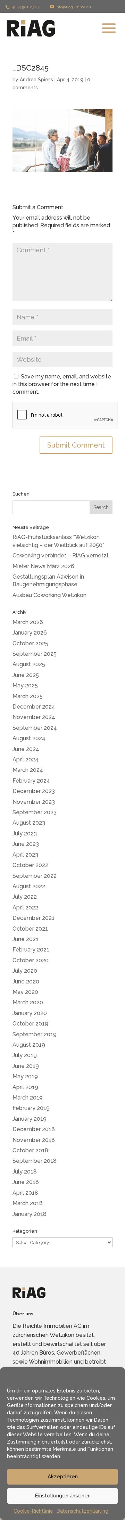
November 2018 (33, 1140)
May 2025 (25, 685)
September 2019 (34, 1034)
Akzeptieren (63, 1476)
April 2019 (25, 1087)
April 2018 (25, 1193)
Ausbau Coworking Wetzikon (49, 595)
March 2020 (27, 1002)
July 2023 (24, 833)
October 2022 (30, 865)
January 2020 (29, 1013)
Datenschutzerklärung (82, 1511)
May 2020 (25, 992)
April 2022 (25, 907)
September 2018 (34, 1161)
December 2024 (33, 706)
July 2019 (24, 1055)
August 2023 (28, 822)
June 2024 (25, 749)
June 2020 (25, 981)
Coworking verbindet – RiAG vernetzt (60, 555)
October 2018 (30, 1150)
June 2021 (25, 939)
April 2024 (25, 759)
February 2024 (31, 780)
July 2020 (24, 970)
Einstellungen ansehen (63, 1496)
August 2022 (28, 886)
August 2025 (28, 664)
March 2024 (27, 770)
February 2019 (31, 1108)
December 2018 (33, 1129)
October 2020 (30, 960)
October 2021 (30, 928)
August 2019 (28, 1044)
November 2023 (33, 802)
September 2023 (34, 812)
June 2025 (25, 675)
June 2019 (25, 1066)
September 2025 (34, 654)
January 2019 (29, 1119)
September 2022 (34, 876)
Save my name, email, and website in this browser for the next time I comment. (61, 384)
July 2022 (24, 896)
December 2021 (33, 918)
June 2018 (25, 1182)
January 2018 (29, 1214)
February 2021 (30, 949)
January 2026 (29, 632)
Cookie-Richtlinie (33, 1511)
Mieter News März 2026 (43, 566)
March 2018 (27, 1203)
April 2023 (25, 854)
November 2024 (33, 717)
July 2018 (24, 1171)
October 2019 (30, 1023)
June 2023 (25, 844)
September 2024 (34, 728)
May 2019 (25, 1076)
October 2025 (30, 643)
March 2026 (27, 622)
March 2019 (27, 1097)
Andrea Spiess (36, 79)
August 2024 (28, 738)
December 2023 (33, 791)
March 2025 (27, 696)
